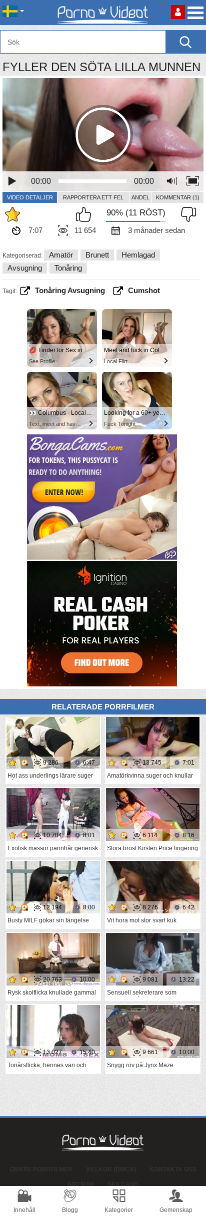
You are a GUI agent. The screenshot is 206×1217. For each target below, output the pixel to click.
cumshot (144, 290)
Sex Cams (123, 1184)
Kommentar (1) (178, 197)
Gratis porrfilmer (41, 1169)
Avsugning (25, 268)
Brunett (97, 255)
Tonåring (68, 268)
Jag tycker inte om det (186, 214)
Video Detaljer (30, 197)
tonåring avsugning (70, 290)
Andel (141, 197)
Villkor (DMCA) (111, 1169)
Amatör (61, 255)
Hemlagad (138, 255)
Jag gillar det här (86, 214)
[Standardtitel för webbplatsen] (103, 12)
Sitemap (81, 1184)
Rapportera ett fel (93, 197)
